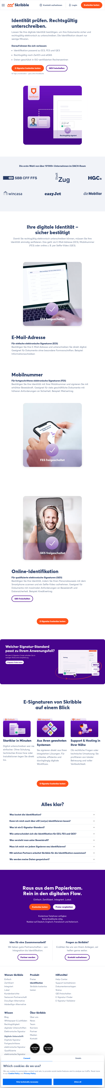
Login (74, 5)
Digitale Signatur (12, 1040)
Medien (33, 1035)
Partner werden (27, 957)
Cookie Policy (14, 1073)
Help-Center (61, 979)
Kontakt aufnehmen (52, 5)
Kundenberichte (11, 993)
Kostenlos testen (91, 5)
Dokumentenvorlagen (66, 986)
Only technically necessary (27, 1082)
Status (59, 990)
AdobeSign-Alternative (15, 1004)
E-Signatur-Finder (64, 997)
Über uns (34, 1017)
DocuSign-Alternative (14, 1000)
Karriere (34, 1028)
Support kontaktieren (66, 983)
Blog (6, 1017)
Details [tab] (78, 1058)
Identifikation (36, 983)
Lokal (6, 990)
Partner (33, 1031)
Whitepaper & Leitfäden (15, 1020)
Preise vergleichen (64, 907)
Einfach (7, 979)
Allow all (77, 1082)
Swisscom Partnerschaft (15, 997)
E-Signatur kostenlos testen (28, 68)
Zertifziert (9, 983)
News (32, 1020)
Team (32, 1024)
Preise (33, 979)
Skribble (22, 5)
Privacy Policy (30, 1073)
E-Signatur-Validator (65, 1000)
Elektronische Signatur (14, 1031)
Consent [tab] (26, 1058)
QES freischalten (57, 68)
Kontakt (33, 1038)
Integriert (8, 986)
